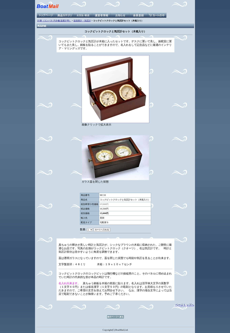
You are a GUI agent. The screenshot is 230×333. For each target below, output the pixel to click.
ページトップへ (184, 304)
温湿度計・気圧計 (82, 20)
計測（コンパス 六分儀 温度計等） (54, 20)
